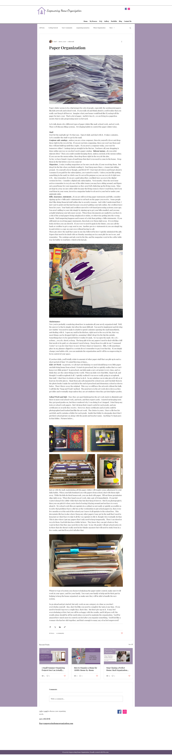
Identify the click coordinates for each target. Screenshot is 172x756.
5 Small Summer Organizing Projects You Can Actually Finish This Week (53, 669)
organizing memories (82, 28)
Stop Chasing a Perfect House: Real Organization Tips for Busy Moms (116, 669)
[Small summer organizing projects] (53, 656)
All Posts (41, 28)
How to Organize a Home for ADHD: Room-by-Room (85, 669)
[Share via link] (65, 627)
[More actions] (121, 41)
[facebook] (126, 9)
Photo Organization (99, 28)
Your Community (67, 28)
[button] (130, 28)
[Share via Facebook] (50, 627)
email (46, 711)
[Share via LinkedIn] (60, 627)
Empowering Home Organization (64, 10)
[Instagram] (125, 712)
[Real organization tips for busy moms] (118, 656)
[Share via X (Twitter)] (55, 627)
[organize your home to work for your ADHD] (86, 656)
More (111, 28)
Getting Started (53, 28)
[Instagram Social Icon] (129, 9)
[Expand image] (86, 281)
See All (131, 644)
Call (40, 711)
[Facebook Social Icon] (119, 712)
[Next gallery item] (120, 281)
